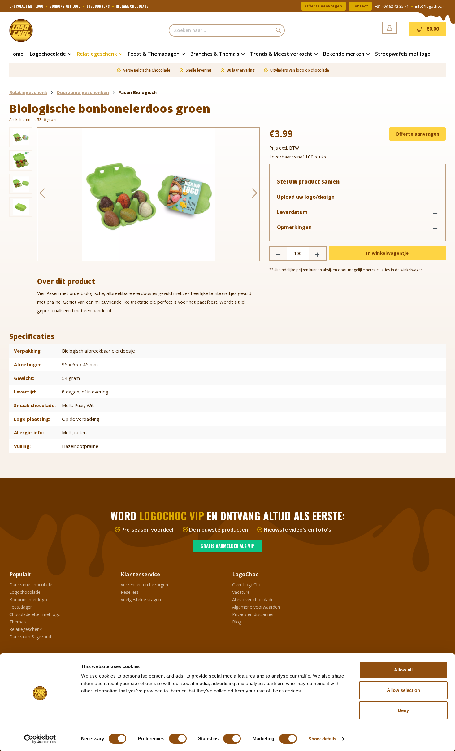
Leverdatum (292, 212)
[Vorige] (42, 194)
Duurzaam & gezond (30, 637)
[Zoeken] (279, 30)
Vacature (241, 592)
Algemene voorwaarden (256, 607)
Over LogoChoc (248, 585)
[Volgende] (254, 194)
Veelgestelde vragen (141, 599)
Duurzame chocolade (30, 585)
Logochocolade (25, 592)
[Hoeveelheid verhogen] (318, 253)
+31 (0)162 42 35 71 (392, 6)
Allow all (403, 669)
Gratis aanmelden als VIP (227, 545)
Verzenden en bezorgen (144, 585)
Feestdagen (21, 607)
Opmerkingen (294, 227)
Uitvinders (279, 70)
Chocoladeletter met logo (35, 614)
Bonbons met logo (28, 599)
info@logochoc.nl (430, 6)
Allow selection (403, 690)
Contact (360, 6)
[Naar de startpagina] (40, 30)
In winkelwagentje (387, 253)
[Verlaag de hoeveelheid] (278, 253)
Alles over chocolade (253, 599)
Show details (322, 738)
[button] (357, 197)
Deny (403, 710)
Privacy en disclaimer (253, 614)
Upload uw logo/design (306, 197)
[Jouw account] (389, 28)
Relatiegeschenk (25, 629)
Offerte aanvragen (323, 6)
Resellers (130, 592)
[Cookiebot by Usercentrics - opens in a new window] (40, 739)
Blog (236, 622)
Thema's (18, 622)
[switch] (178, 739)
